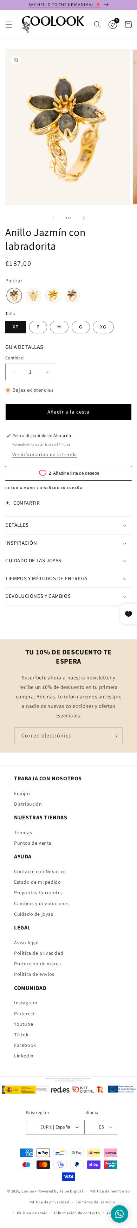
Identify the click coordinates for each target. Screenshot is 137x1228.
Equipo (22, 793)
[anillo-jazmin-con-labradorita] (14, 296)
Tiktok (21, 1034)
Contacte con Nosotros (40, 871)
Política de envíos (34, 974)
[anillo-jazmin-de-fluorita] (72, 296)
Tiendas (23, 832)
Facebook (25, 1045)
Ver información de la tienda (44, 454)
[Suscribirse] (115, 736)
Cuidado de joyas (33, 914)
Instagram (25, 1002)
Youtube (23, 1024)
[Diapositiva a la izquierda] (53, 218)
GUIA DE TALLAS (24, 347)
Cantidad (14, 358)
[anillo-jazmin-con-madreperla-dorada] (53, 296)
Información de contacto (77, 1213)
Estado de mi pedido (37, 882)
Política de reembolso (110, 1191)
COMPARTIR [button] (26, 503)
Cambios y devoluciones (42, 903)
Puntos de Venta (33, 843)
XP (16, 327)
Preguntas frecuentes (38, 892)
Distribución (28, 804)
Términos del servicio (95, 1202)
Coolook (29, 1191)
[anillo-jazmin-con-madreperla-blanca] (34, 296)
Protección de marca (37, 963)
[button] (9, 24)
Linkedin (24, 1056)
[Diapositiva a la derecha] (84, 218)
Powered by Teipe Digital (60, 1191)
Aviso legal (26, 942)
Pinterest (24, 1013)
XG (103, 327)
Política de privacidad (38, 953)
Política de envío (32, 1213)
